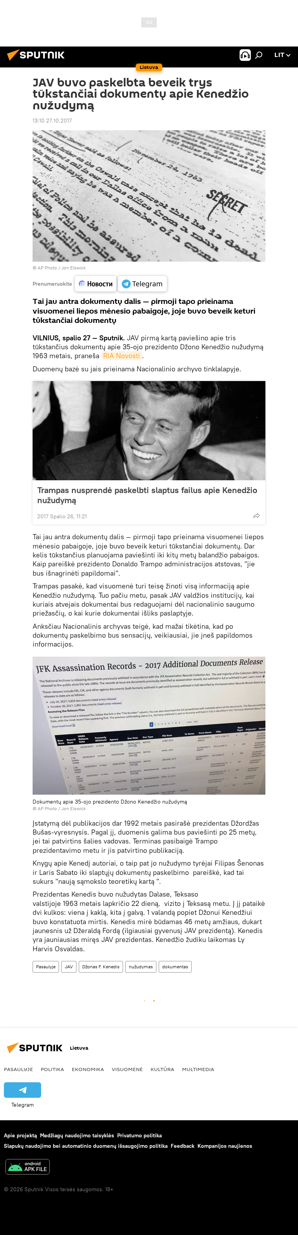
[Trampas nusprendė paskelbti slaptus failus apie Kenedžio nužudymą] (149, 430)
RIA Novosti (121, 355)
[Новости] (95, 284)
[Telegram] (142, 284)
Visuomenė (127, 1069)
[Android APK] (27, 1167)
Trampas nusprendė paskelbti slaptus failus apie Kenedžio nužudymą (147, 495)
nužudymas (141, 966)
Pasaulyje (45, 966)
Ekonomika (88, 1069)
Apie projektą (20, 1135)
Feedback (182, 1145)
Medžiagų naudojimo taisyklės (77, 1135)
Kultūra (162, 1069)
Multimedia (198, 1069)
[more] (256, 515)
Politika (52, 1069)
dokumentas (175, 966)
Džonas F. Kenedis (101, 966)
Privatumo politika (139, 1135)
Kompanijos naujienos (225, 1145)
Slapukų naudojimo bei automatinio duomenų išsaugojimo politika (86, 1145)
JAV (69, 966)
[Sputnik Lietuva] (38, 61)
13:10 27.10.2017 (52, 120)
